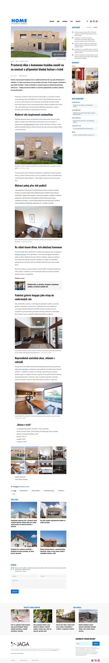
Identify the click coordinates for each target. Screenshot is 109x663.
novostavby (60, 490)
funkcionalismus (23, 490)
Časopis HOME (35, 660)
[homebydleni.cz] (19, 21)
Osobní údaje (23, 660)
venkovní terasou (20, 254)
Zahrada (64, 21)
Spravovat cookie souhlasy (17, 653)
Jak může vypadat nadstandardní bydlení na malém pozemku (52, 521)
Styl (71, 21)
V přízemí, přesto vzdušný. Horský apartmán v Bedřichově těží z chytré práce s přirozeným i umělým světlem (86, 45)
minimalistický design (49, 490)
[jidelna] (78, 74)
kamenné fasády (35, 490)
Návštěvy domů (24, 61)
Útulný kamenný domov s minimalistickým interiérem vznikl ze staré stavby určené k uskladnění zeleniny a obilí (52, 551)
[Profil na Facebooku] (91, 21)
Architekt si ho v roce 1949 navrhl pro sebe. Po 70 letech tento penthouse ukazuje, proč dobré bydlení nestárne (86, 51)
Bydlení (52, 21)
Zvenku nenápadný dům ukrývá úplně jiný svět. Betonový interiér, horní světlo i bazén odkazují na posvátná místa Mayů (86, 56)
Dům (58, 21)
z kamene (25, 369)
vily (14, 494)
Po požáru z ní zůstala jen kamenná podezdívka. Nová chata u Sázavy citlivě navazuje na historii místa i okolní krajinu (85, 39)
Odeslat (14, 591)
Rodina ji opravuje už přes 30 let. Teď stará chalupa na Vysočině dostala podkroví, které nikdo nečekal (86, 33)
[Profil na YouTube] (96, 21)
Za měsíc (95, 27)
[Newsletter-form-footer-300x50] (88, 645)
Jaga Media (55, 650)
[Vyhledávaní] (87, 21)
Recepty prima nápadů (32, 607)
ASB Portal (77, 607)
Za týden (89, 27)
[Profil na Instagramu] (94, 21)
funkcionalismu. (29, 124)
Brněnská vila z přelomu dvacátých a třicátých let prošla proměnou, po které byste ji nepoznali (22, 551)
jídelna (74, 66)
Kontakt (13, 660)
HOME (12, 61)
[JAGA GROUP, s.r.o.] (20, 644)
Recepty (78, 21)
